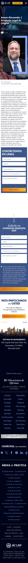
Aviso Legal (8, 555)
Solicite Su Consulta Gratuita (14, 316)
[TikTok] (26, 453)
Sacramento (20, 413)
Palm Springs (20, 406)
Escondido (7, 399)
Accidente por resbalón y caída (14, 475)
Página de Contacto (22, 278)
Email (6, 33)
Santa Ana (7, 424)
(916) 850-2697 (14, 348)
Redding (21, 410)
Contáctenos (18, 536)
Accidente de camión (14, 491)
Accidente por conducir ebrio (14, 500)
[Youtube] (1, 453)
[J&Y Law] (5, 3)
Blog (21, 533)
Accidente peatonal (14, 519)
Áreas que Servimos (14, 530)
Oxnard (7, 406)
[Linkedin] (21, 453)
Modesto (7, 403)
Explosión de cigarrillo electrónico (14, 513)
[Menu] (25, 3)
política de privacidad (18, 280)
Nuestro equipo (7, 82)
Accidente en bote (14, 510)
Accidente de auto (20, 503)
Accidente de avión (8, 503)
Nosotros (17, 527)
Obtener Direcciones (14, 373)
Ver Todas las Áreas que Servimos (14, 436)
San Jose (20, 417)
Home (1, 82)
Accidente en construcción (14, 484)
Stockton (7, 428)
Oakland (20, 403)
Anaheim (7, 395)
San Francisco (21, 421)
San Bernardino (7, 417)
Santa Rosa (20, 424)
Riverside (7, 413)
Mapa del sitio (19, 557)
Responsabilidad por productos (14, 507)
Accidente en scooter (14, 487)
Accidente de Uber (8, 471)
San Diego (7, 421)
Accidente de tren (20, 471)
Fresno (20, 399)
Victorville (20, 428)
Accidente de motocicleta (14, 494)
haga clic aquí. (16, 282)
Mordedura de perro (14, 478)
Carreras (8, 536)
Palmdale (7, 410)
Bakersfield (20, 395)
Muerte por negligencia (14, 481)
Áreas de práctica (11, 533)
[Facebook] (11, 453)
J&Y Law (21, 552)
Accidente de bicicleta (14, 497)
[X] (6, 453)
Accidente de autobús (14, 516)
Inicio (9, 527)
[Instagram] (16, 453)
